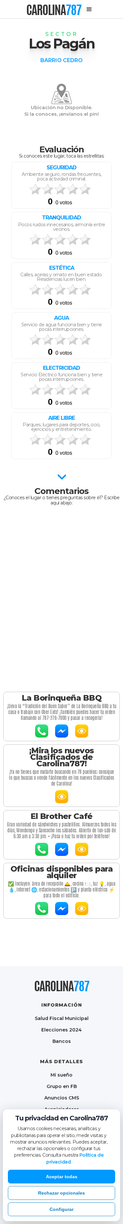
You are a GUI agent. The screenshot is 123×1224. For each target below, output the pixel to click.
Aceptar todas (61, 1176)
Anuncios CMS (61, 1097)
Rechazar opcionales (61, 1193)
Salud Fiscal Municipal (62, 1018)
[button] (89, 9)
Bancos (61, 1041)
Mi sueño (61, 1075)
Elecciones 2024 (61, 1029)
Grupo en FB (62, 1086)
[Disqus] (61, 597)
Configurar (61, 1209)
